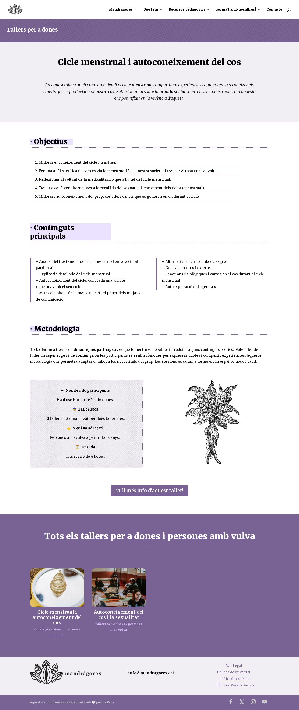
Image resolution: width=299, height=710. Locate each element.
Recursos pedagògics (187, 9)
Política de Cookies (233, 679)
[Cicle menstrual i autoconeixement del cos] (57, 587)
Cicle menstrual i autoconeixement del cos (57, 617)
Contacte (274, 9)
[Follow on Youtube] (264, 701)
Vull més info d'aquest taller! (149, 490)
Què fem (150, 9)
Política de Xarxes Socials (233, 685)
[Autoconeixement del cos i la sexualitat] (119, 587)
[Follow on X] (242, 701)
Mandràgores (121, 9)
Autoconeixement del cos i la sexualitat (119, 614)
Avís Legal (233, 666)
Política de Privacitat (233, 672)
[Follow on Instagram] (253, 701)
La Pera (108, 702)
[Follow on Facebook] (230, 701)
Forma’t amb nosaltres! (236, 9)
